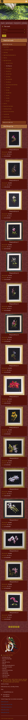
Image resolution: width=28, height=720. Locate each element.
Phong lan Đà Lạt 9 (14, 458)
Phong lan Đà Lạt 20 (14, 149)
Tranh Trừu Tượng (7, 119)
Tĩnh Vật (5, 57)
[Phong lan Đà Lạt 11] (14, 385)
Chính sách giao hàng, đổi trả (6, 707)
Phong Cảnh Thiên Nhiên (8, 106)
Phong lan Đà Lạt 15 (14, 304)
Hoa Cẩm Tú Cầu (9, 63)
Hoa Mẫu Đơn (8, 92)
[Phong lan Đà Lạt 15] (14, 293)
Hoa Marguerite (9, 68)
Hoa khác (8, 100)
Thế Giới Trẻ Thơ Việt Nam (8, 111)
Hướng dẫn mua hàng (5, 709)
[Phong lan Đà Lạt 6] (14, 540)
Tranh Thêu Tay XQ (17, 23)
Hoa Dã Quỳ (8, 71)
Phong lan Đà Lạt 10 (14, 427)
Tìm (4, 35)
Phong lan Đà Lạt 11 (14, 396)
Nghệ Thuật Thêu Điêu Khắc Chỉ (9, 55)
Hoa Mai (7, 90)
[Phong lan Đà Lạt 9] (14, 447)
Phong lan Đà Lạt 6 (14, 551)
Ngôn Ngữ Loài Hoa (9, 23)
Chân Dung (5, 52)
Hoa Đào (7, 98)
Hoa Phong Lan (24, 23)
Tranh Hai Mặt (6, 114)
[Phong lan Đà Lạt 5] (14, 571)
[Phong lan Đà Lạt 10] (14, 416)
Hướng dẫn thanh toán (5, 712)
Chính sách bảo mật (4, 701)
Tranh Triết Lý (6, 47)
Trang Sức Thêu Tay (8, 122)
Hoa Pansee (8, 76)
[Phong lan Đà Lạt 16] (14, 262)
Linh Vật (5, 103)
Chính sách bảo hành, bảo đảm (6, 704)
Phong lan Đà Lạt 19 (14, 180)
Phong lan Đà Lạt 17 (14, 242)
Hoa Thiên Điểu (9, 79)
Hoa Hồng (8, 87)
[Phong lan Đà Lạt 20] (14, 138)
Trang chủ (2, 23)
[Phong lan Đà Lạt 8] (14, 478)
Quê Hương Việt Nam (7, 108)
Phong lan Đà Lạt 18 (14, 211)
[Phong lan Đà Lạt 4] (14, 601)
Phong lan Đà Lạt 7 (14, 520)
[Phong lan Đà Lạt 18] (14, 200)
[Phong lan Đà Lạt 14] (14, 324)
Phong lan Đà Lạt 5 (14, 581)
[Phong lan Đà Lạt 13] (14, 354)
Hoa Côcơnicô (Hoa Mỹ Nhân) (11, 84)
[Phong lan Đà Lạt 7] (14, 509)
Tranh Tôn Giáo (6, 117)
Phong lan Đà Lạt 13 (14, 365)
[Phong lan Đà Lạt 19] (14, 169)
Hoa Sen (7, 95)
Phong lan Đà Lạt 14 (14, 334)
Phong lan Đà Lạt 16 (14, 273)
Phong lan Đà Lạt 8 (14, 489)
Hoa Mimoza (8, 82)
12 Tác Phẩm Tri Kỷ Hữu (8, 49)
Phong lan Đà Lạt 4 (14, 612)
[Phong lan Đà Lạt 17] (14, 231)
